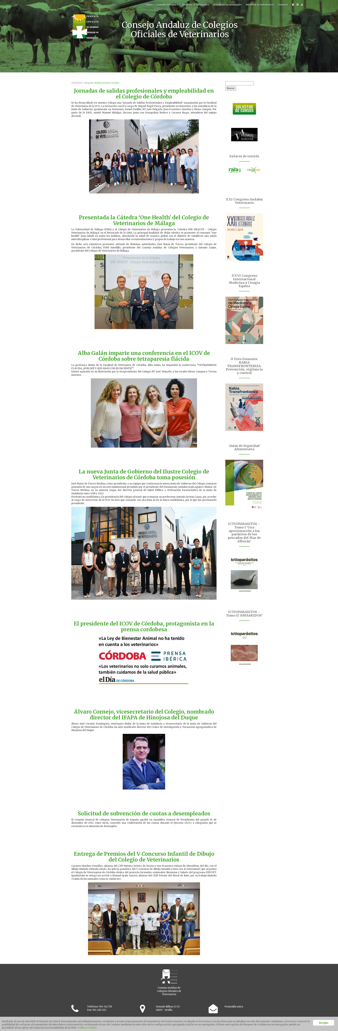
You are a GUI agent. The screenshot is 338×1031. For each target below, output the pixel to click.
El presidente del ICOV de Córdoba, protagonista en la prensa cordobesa (144, 626)
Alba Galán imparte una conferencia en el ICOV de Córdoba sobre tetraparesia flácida (144, 356)
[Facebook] (293, 5)
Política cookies (87, 1027)
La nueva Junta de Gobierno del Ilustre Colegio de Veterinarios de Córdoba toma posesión (144, 474)
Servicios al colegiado (194, 4)
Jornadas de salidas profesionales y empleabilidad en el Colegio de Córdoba (144, 93)
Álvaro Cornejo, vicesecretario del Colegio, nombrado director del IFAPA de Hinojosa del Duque (144, 714)
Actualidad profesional (226, 4)
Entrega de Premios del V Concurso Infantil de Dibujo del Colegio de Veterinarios (144, 856)
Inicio (149, 4)
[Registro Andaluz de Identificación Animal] (235, 170)
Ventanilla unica (233, 1006)
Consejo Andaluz (166, 4)
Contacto (283, 4)
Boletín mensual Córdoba (106, 83)
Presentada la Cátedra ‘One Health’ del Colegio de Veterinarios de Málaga (144, 220)
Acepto (323, 1022)
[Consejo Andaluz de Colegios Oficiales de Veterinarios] (84, 4)
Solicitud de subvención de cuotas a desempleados (144, 813)
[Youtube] (302, 5)
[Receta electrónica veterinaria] (254, 170)
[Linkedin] (297, 5)
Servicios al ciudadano (259, 4)
